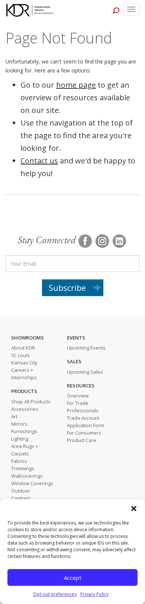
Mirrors (19, 423)
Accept (72, 577)
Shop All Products (31, 401)
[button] (134, 508)
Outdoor (20, 490)
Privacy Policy (94, 594)
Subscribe (67, 287)
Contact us (39, 161)
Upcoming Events (86, 347)
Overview (77, 395)
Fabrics (19, 461)
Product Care (81, 440)
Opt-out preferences (55, 594)
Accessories (24, 409)
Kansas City (24, 362)
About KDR (23, 347)
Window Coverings (32, 483)
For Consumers (84, 432)
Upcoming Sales (85, 371)
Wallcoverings (27, 476)
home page (76, 85)
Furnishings (24, 431)
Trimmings (22, 468)
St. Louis (20, 355)
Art (14, 416)
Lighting (19, 438)
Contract (20, 498)
